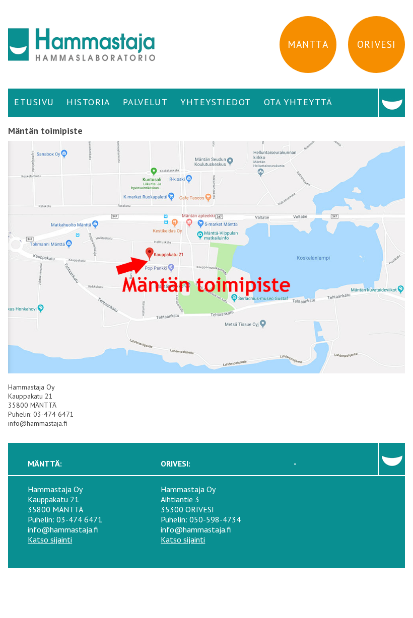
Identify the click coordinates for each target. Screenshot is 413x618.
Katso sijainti (50, 539)
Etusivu (34, 102)
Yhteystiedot (215, 102)
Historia (88, 102)
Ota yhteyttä (298, 102)
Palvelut (145, 102)
